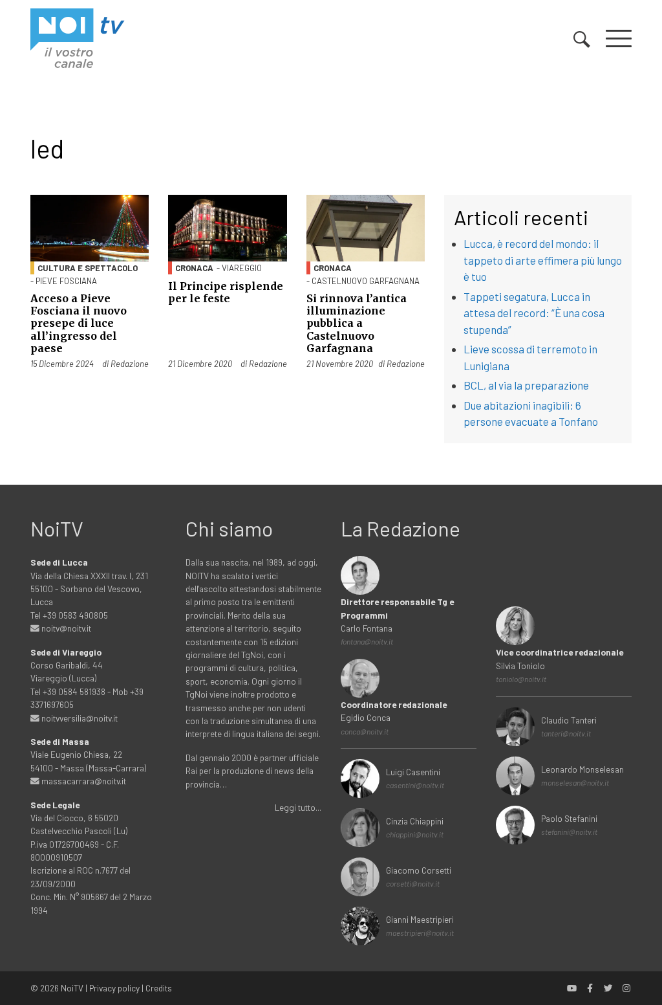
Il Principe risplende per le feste (225, 292)
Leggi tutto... (298, 807)
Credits (158, 987)
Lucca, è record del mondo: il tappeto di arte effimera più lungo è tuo (543, 260)
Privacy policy (114, 987)
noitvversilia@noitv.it (78, 717)
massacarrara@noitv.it (82, 780)
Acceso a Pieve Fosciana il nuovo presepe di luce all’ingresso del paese (78, 323)
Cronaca (194, 268)
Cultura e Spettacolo (87, 268)
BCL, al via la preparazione (526, 385)
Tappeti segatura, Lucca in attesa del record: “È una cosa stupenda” (534, 313)
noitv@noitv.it (65, 628)
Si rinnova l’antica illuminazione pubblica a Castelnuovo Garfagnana (356, 323)
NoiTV (72, 987)
